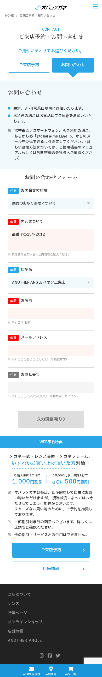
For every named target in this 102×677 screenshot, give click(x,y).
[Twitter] (57, 655)
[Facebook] (50, 655)
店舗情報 (51, 569)
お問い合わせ (73, 65)
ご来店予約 (29, 65)
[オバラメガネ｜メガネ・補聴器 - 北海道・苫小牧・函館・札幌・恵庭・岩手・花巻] (51, 6)
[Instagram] (42, 655)
